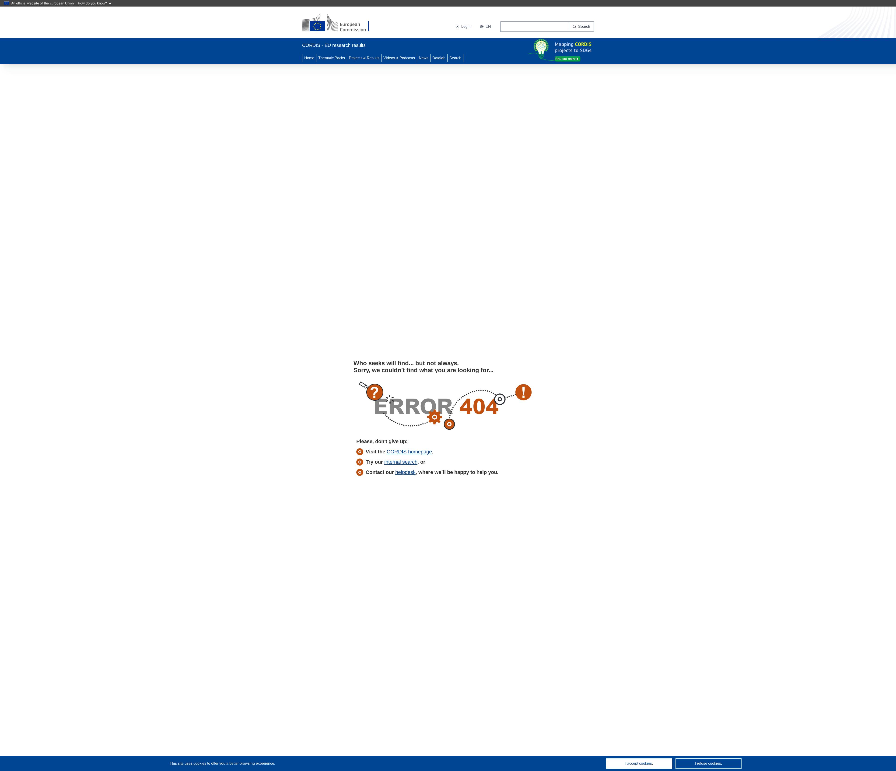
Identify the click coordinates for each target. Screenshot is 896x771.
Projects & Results (364, 58)
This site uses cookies (188, 763)
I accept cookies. (639, 763)
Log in (466, 26)
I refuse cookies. (708, 763)
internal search (400, 462)
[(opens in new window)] (340, 23)
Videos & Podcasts (399, 58)
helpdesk (405, 472)
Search (455, 58)
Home (309, 58)
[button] (485, 26)
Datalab (438, 58)
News (423, 58)
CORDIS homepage (409, 452)
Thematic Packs (331, 58)
